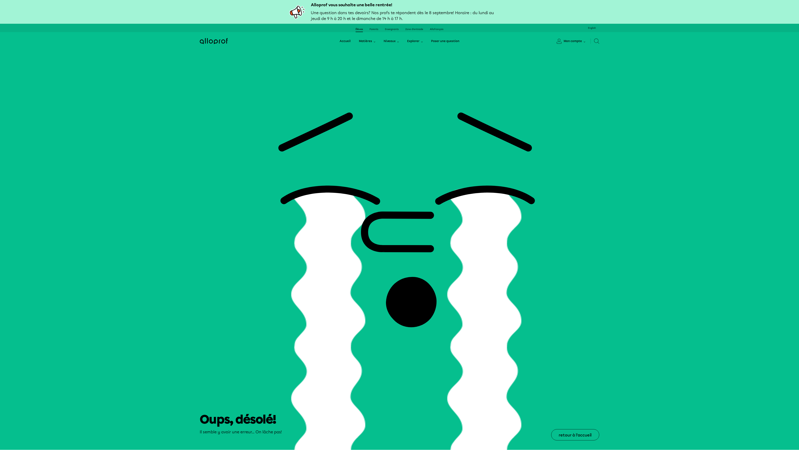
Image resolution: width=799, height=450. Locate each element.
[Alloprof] (214, 41)
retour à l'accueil (575, 435)
